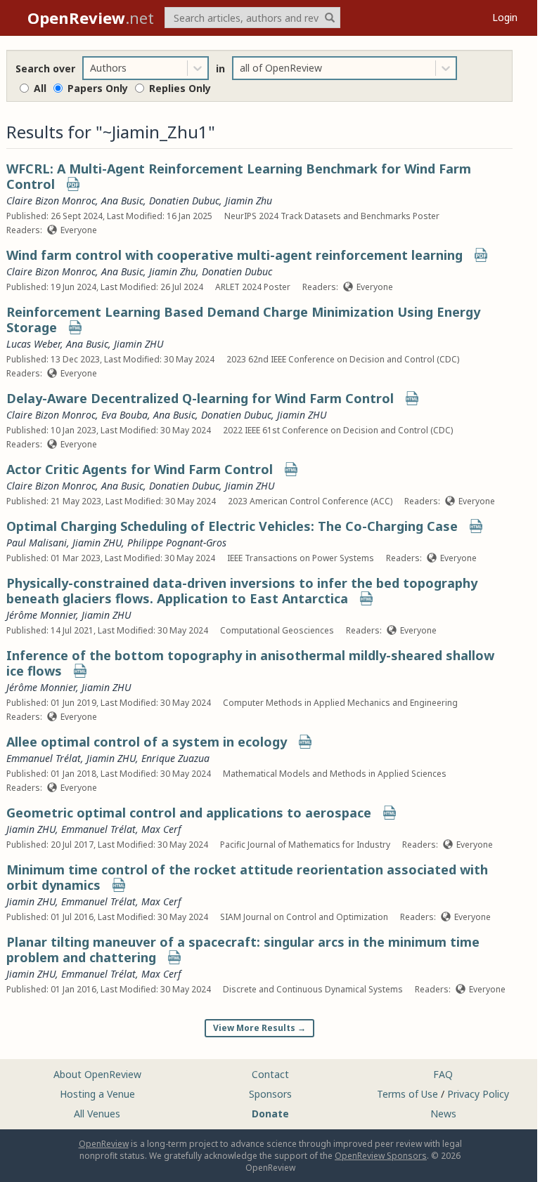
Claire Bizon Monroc (51, 200)
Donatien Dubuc (184, 200)
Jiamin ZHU (138, 343)
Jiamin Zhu (248, 200)
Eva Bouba (124, 414)
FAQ (443, 1074)
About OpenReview (97, 1074)
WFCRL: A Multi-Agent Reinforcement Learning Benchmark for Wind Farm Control (238, 176)
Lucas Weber (33, 343)
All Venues (97, 1113)
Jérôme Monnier (41, 615)
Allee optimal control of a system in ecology (146, 741)
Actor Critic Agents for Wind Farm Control (139, 469)
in (220, 68)
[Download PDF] (73, 186)
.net (90, 17)
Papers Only (98, 88)
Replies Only (180, 88)
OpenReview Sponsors (381, 1156)
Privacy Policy (478, 1094)
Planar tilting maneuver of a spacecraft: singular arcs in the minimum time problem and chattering (243, 949)
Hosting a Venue (97, 1094)
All (40, 88)
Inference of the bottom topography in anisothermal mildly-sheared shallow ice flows (250, 663)
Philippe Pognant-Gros (176, 542)
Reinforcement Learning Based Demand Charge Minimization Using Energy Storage (243, 319)
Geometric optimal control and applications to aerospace (188, 812)
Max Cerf (161, 829)
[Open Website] (75, 329)
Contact (270, 1074)
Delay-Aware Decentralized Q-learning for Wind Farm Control (200, 398)
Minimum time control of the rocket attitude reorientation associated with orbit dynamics (247, 877)
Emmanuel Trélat (43, 758)
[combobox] (91, 68)
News (443, 1113)
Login (505, 17)
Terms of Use (407, 1094)
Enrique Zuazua (175, 758)
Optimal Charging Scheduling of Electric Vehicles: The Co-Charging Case (232, 526)
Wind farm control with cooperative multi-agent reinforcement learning (234, 255)
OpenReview (104, 1144)
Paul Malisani (36, 542)
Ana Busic (122, 200)
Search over (45, 68)
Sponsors (270, 1094)
